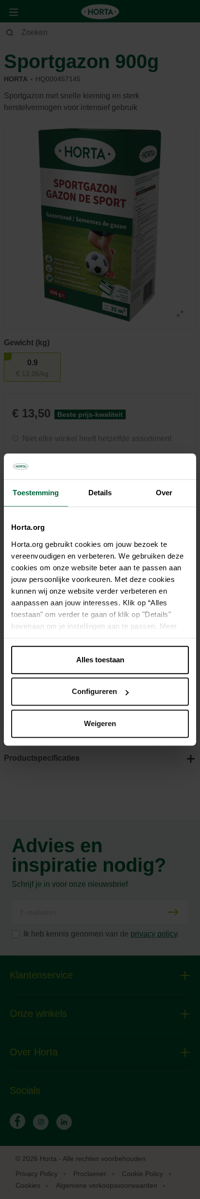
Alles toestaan (100, 660)
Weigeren (100, 723)
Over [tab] (164, 492)
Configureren (94, 691)
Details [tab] (100, 492)
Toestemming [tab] (36, 492)
